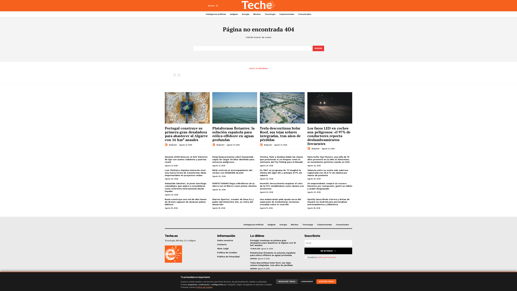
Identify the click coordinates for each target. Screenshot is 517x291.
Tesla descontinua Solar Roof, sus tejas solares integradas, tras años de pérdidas (280, 134)
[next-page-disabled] (179, 75)
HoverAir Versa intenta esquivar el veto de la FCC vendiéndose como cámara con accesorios (282, 186)
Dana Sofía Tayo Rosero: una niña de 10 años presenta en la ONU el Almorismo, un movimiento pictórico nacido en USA (328, 159)
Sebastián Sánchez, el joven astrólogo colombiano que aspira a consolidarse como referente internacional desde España (185, 187)
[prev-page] (174, 75)
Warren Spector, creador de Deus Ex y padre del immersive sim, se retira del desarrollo (233, 202)
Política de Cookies (204, 287)
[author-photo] (166, 144)
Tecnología (255, 249)
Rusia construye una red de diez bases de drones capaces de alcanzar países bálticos (186, 202)
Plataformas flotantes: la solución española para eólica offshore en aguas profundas (233, 134)
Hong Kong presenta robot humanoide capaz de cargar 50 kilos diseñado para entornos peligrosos (233, 159)
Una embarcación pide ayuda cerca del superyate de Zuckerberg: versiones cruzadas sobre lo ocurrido (280, 202)
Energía (253, 259)
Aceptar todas (326, 281)
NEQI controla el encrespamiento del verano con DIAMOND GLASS (232, 171)
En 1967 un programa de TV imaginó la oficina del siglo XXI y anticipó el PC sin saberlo (281, 173)
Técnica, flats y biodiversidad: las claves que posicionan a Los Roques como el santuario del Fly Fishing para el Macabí (281, 159)
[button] (213, 5)
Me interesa (327, 251)
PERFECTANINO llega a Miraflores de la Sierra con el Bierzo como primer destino (234, 184)
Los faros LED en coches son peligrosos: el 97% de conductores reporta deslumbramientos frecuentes (328, 136)
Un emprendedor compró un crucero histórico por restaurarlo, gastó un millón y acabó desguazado (329, 186)
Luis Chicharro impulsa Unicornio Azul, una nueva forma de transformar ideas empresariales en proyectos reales (185, 173)
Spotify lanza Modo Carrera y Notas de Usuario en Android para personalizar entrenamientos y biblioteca (328, 202)
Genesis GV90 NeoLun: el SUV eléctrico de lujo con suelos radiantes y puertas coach (186, 159)
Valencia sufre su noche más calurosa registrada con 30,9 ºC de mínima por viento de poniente (327, 173)
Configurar (307, 281)
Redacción (173, 145)
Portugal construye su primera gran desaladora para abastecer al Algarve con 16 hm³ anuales (186, 134)
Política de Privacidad (326, 257)
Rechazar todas (287, 281)
